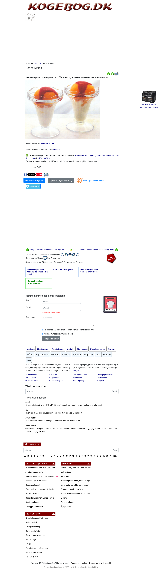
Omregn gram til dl (104, 374)
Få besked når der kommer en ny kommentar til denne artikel (70, 329)
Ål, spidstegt (66, 506)
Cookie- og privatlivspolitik (100, 563)
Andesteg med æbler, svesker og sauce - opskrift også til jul (77, 480)
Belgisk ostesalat (32, 484)
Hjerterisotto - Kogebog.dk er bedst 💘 (41, 476)
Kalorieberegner (56, 380)
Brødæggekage (31, 502)
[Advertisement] (71, 41)
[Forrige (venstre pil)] (108, 73)
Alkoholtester (31, 374)
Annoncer (75, 563)
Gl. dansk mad (31, 380)
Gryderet (53, 374)
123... (115, 455)
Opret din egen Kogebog (61, 180)
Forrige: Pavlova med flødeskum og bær (46, 249)
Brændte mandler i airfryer (72, 489)
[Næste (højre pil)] (112, 73)
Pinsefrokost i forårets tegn (36, 548)
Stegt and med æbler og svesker (74, 484)
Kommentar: (31, 317)
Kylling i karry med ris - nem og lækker (77, 467)
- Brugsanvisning (32, 526)
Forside (38, 63)
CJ (26, 409)
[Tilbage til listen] (71, 249)
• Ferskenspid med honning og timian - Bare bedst (38, 271)
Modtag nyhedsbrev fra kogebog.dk (59, 333)
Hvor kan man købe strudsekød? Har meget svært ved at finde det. (53, 412)
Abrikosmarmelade (33, 552)
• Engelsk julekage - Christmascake (36, 282)
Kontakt (84, 563)
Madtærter (77, 377)
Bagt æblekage (67, 502)
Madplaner (79, 155)
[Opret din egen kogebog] (110, 305)
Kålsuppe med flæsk (34, 506)
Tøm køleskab (108, 155)
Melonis (64, 497)
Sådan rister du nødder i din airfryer (75, 493)
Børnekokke (30, 377)
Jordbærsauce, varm (34, 471)
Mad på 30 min (45, 158)
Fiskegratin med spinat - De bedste (40, 489)
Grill (98, 155)
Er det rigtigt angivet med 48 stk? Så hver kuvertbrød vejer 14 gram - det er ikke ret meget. (63, 404)
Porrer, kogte (30, 539)
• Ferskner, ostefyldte (63, 269)
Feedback (34, 186)
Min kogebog (90, 155)
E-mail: (28, 307)
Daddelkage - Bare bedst (36, 480)
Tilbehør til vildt (31, 556)
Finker (28, 543)
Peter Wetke (30, 417)
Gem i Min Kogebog (34, 180)
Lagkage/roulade (80, 374)
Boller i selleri (31, 522)
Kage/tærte (54, 377)
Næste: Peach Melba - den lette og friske (97, 249)
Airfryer (76, 370)
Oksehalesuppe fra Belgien (36, 517)
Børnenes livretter (32, 530)
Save (40, 174)
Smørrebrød (102, 377)
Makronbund (66, 471)
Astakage (65, 476)
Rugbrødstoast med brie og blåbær (40, 467)
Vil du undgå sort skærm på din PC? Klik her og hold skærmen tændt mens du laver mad (66, 77)
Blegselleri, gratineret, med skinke (39, 497)
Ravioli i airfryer (32, 493)
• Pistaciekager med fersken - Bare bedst (89, 270)
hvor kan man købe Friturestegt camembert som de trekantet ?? (52, 420)
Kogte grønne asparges (35, 535)
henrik (28, 402)
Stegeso (100, 380)
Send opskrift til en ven (93, 180)
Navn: (28, 300)
